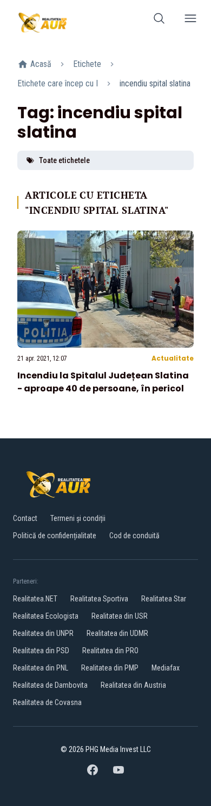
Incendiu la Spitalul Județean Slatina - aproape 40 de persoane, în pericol (103, 382)
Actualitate (172, 358)
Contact (25, 518)
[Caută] (159, 20)
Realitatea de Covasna (47, 702)
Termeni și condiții (78, 518)
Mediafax (165, 667)
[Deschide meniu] (190, 20)
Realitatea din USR (119, 616)
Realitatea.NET (35, 598)
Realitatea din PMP (110, 667)
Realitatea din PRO (110, 650)
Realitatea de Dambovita (50, 685)
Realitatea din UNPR (43, 633)
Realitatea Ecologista (45, 616)
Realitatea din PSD (41, 650)
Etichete (87, 64)
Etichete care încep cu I (57, 83)
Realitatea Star (163, 598)
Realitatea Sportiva (99, 598)
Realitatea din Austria (133, 685)
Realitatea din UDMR (117, 633)
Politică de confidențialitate (54, 535)
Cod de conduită (134, 535)
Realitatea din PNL (40, 667)
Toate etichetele (64, 160)
